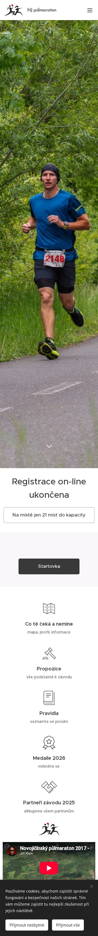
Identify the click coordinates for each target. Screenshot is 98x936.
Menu (89, 10)
